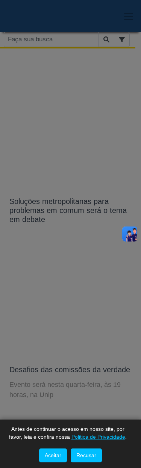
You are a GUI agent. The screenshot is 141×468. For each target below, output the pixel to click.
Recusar (86, 455)
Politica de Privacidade (98, 437)
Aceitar (53, 455)
